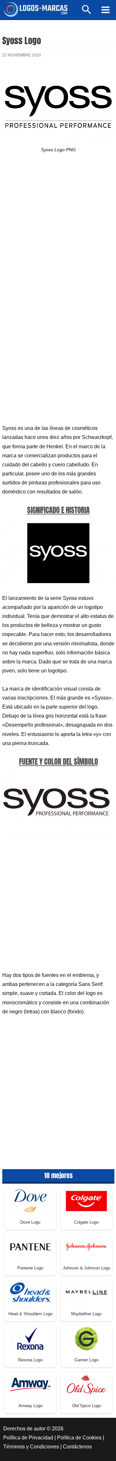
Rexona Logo (30, 1359)
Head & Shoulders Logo (30, 1313)
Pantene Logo (30, 1268)
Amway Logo (30, 1405)
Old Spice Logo (86, 1405)
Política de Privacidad (28, 1437)
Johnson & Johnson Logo (86, 1268)
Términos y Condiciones (31, 1446)
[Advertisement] (58, 230)
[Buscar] (87, 12)
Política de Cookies (79, 1437)
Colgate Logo (86, 1222)
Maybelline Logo (86, 1313)
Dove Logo (30, 1222)
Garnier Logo (86, 1359)
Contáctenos (77, 1446)
